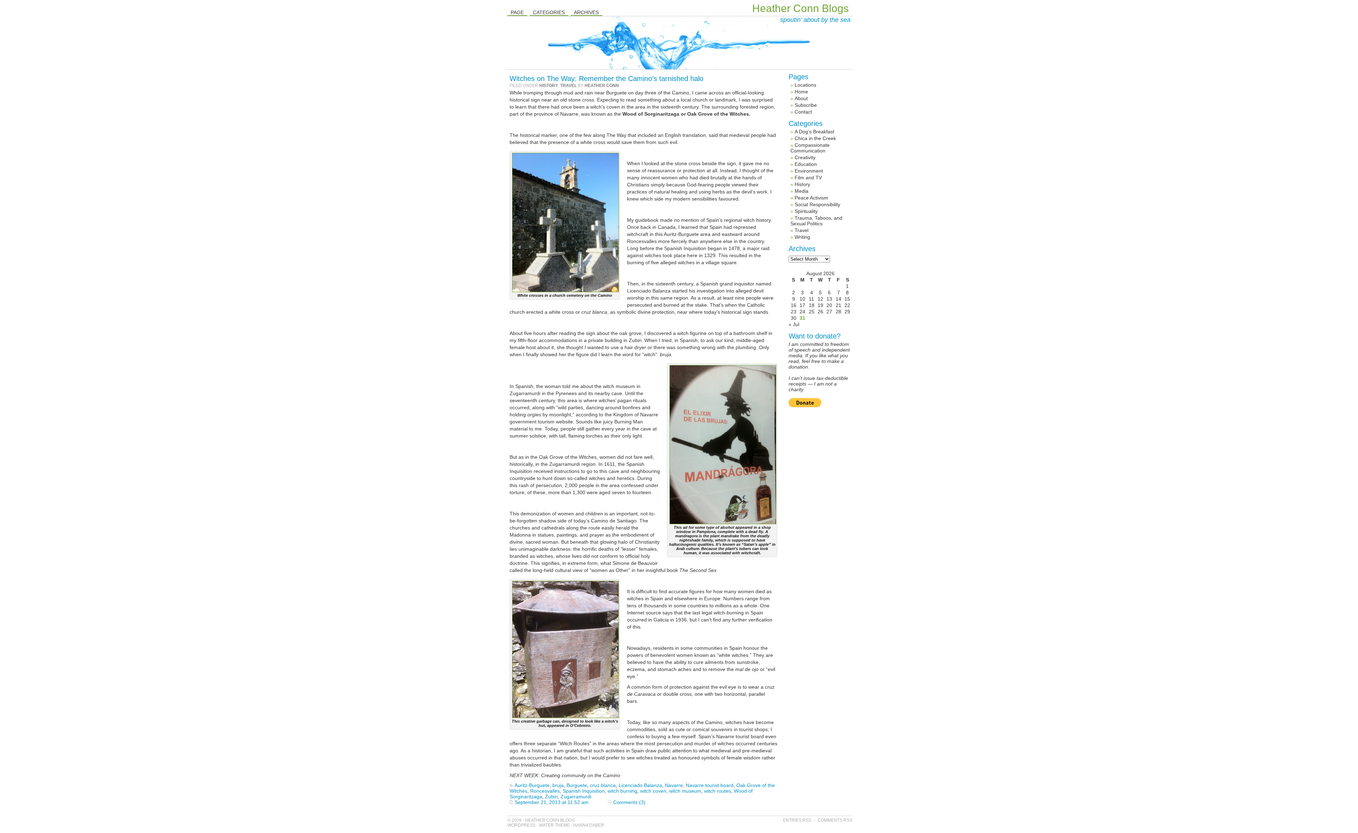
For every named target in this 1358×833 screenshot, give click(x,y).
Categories (549, 12)
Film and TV (808, 177)
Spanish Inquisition (584, 791)
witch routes (717, 791)
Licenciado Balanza (640, 785)
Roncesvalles (545, 791)
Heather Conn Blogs (800, 8)
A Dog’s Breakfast (814, 131)
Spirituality (806, 211)
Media (801, 191)
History (548, 85)
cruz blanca (603, 785)
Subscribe (806, 105)
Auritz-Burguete (532, 785)
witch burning (622, 791)
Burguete (577, 785)
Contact (803, 112)
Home (801, 91)
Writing (802, 237)
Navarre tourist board (709, 785)
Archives (586, 12)
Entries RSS (797, 820)
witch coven (653, 791)
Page (517, 12)
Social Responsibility (817, 204)
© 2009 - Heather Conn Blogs (541, 820)
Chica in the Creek (815, 138)
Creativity (805, 157)
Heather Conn (602, 85)
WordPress (521, 825)
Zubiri (551, 796)
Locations (805, 85)
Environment (809, 171)
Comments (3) (629, 802)
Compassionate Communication (810, 148)
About (801, 98)
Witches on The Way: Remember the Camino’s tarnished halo (606, 78)
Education (806, 164)
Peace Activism (811, 198)
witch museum (685, 791)
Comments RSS (835, 820)
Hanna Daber (588, 825)
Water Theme (554, 825)
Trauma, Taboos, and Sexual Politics (816, 220)
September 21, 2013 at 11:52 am (551, 802)
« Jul (794, 324)
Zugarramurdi (576, 796)
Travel (568, 85)
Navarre (674, 785)
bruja (558, 785)
